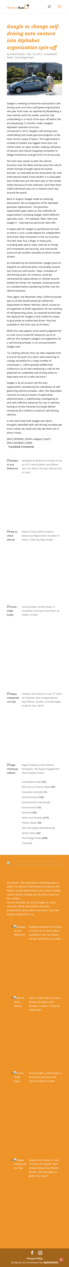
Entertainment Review (34, 802)
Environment (29, 807)
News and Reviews (32, 817)
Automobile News (32, 781)
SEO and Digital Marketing (36, 827)
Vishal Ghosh (17, 54)
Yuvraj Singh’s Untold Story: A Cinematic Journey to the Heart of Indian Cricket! (40, 610)
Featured (27, 812)
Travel (25, 843)
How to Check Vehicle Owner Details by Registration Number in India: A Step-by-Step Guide (41, 535)
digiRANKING (50, 1262)
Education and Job (32, 792)
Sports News (29, 833)
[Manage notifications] (61, 1259)
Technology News (24, 57)
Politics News (29, 822)
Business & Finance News (36, 786)
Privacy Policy (35, 1258)
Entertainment (30, 797)
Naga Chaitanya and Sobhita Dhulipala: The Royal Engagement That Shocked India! (41, 768)
